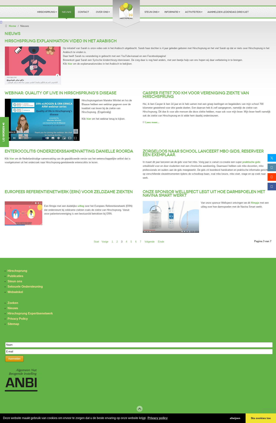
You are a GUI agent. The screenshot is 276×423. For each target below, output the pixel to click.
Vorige (105, 241)
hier (70, 63)
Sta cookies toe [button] (261, 418)
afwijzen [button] (235, 418)
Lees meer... (152, 122)
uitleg (81, 206)
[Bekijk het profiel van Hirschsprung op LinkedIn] (272, 167)
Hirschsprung (17, 270)
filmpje (255, 202)
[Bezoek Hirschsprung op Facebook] (272, 186)
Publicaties (15, 276)
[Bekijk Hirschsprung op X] (272, 158)
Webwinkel (15, 292)
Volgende (150, 241)
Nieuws (13, 308)
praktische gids (251, 162)
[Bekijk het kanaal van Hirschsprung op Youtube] (272, 177)
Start (96, 241)
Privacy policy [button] (158, 418)
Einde (161, 241)
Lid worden (3, 133)
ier (12, 158)
